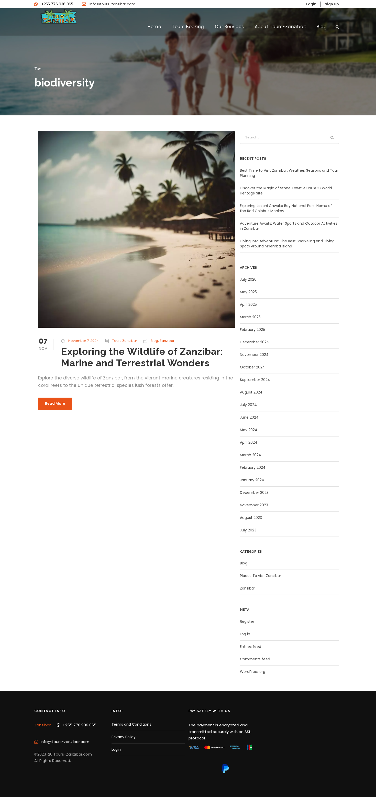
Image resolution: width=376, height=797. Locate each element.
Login (116, 749)
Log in (245, 634)
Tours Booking (188, 27)
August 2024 (251, 392)
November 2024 (254, 354)
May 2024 (248, 429)
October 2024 (252, 367)
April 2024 (248, 442)
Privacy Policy (124, 736)
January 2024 (252, 480)
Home (154, 27)
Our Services (229, 27)
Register (247, 621)
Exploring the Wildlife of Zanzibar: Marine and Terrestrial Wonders (142, 357)
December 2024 (254, 342)
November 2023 (254, 505)
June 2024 (249, 417)
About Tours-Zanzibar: (280, 27)
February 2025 (252, 329)
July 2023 (248, 530)
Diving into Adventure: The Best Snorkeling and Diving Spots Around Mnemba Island (287, 243)
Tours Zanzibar (124, 340)
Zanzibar (167, 340)
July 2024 (248, 404)
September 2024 (255, 379)
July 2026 (248, 279)
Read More (55, 403)
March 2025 (250, 317)
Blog (322, 27)
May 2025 (248, 291)
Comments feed (255, 659)
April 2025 (248, 304)
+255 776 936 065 (57, 4)
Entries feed (250, 646)
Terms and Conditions (131, 724)
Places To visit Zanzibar (260, 575)
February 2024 (253, 467)
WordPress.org (252, 671)
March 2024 (250, 454)
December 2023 (254, 492)
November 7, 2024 (83, 340)
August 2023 (251, 517)
